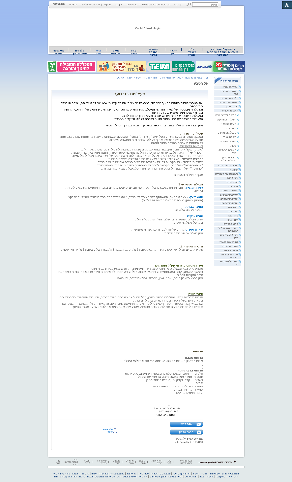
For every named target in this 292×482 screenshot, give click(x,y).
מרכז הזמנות (164, 4)
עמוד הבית (203, 78)
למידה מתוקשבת (228, 242)
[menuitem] (222, 52)
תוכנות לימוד (87, 462)
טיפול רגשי (232, 178)
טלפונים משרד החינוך (80, 52)
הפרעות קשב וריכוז (228, 165)
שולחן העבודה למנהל (192, 52)
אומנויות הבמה (230, 246)
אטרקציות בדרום (229, 194)
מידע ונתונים (133, 52)
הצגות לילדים (191, 476)
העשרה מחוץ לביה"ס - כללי (228, 159)
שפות (233, 145)
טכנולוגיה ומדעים (227, 132)
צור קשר (107, 4)
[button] (188, 4)
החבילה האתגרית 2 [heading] (191, 246)
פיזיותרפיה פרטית (102, 462)
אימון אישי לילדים (158, 476)
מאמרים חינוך (130, 462)
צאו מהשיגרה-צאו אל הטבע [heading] (167, 408)
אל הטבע (201, 83)
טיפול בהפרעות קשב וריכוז (71, 462)
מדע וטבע (233, 215)
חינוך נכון (119, 4)
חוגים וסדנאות (228, 123)
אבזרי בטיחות (230, 87)
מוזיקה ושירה (229, 137)
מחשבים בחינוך (229, 190)
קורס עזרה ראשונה (80, 473)
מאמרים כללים (116, 462)
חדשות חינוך (173, 52)
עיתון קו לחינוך (147, 4)
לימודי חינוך (231, 106)
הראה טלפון (186, 432)
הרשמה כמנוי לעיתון (90, 4)
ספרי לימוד (232, 182)
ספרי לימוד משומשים (105, 476)
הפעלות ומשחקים (226, 119)
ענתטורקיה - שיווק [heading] (168, 411)
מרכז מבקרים (230, 224)
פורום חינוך (132, 4)
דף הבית (178, 4)
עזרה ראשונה (231, 250)
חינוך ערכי (230, 128)
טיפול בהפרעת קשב (126, 476)
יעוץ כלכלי (142, 476)
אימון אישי (232, 219)
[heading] (202, 236)
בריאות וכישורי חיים (225, 115)
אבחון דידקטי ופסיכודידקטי (186, 462)
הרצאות (234, 169)
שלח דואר (186, 424)
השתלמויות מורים (228, 102)
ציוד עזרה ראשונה (99, 473)
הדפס (110, 432)
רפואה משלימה (175, 476)
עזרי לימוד (232, 186)
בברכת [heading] (171, 405)
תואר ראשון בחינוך (68, 476)
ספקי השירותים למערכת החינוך (166, 78)
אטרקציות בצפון (229, 203)
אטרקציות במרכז (229, 199)
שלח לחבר (107, 429)
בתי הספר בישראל (58, 52)
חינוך (55, 476)
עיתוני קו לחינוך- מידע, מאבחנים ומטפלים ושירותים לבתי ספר (222, 52)
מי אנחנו (73, 4)
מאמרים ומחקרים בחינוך (153, 52)
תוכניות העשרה (229, 110)
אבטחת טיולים (86, 476)
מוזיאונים (233, 207)
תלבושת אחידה (229, 98)
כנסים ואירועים (116, 52)
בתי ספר (169, 462)
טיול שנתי (233, 211)
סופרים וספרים (228, 141)
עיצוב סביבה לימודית (226, 174)
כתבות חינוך (142, 462)
